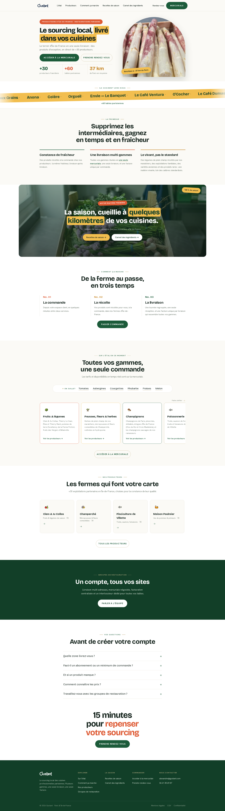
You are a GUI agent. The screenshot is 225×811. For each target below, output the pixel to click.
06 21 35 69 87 (165, 783)
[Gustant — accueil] (43, 5)
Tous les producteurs (112, 543)
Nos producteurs (85, 787)
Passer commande (112, 324)
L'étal (59, 5)
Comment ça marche (89, 5)
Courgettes (116, 388)
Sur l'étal (82, 778)
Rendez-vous (158, 5)
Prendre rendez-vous (96, 57)
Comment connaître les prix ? (82, 684)
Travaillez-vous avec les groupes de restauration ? (95, 693)
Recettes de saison (111, 5)
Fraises (147, 388)
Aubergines (99, 388)
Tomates (84, 388)
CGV (169, 805)
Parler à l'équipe (112, 603)
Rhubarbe (133, 388)
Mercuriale (176, 5)
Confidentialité (179, 805)
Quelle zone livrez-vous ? (79, 656)
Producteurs (70, 5)
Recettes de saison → (96, 237)
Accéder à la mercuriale (59, 57)
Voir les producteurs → (53, 438)
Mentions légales (158, 805)
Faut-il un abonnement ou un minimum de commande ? (98, 665)
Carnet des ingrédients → (127, 237)
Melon (158, 388)
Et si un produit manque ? (79, 675)
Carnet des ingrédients (133, 5)
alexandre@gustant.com (169, 778)
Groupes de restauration (88, 791)
